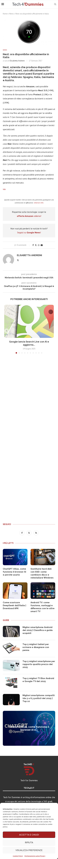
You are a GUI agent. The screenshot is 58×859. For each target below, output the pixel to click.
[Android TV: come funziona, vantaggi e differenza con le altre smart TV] (43, 590)
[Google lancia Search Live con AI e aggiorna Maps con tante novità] (29, 321)
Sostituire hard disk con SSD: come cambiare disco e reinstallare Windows (42, 573)
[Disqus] (29, 397)
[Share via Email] (42, 245)
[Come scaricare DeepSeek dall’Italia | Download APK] (15, 590)
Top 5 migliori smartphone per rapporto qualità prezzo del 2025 (39, 664)
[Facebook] (22, 532)
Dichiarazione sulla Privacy (34, 856)
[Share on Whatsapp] (39, 245)
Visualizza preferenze (29, 850)
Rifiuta (29, 842)
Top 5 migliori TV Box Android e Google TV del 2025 (38, 680)
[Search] (55, 4)
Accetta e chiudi (29, 835)
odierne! (29, 216)
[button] (6, 330)
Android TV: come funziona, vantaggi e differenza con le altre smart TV (42, 607)
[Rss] (36, 532)
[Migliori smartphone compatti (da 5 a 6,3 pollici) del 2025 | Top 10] (11, 699)
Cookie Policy (18, 856)
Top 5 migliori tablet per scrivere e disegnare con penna (36, 647)
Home (5, 14)
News (11, 14)
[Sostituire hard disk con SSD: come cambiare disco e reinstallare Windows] (43, 557)
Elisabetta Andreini (17, 61)
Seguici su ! (29, 232)
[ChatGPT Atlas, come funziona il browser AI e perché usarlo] (15, 557)
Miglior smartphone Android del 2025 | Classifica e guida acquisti (38, 630)
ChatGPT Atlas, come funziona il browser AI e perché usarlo (14, 572)
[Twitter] (29, 532)
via (4, 189)
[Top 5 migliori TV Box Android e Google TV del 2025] (11, 682)
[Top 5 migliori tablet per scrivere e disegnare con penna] (11, 648)
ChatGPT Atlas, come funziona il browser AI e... (29, 728)
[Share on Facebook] (33, 245)
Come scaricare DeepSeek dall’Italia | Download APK (14, 605)
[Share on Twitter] (36, 245)
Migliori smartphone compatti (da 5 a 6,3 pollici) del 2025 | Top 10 (39, 698)
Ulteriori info (39, 203)
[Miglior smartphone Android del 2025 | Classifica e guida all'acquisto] (11, 631)
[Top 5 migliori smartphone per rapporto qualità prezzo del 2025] (11, 665)
